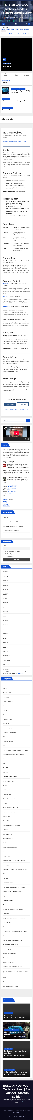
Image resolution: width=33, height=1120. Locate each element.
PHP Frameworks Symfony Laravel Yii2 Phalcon (15, 750)
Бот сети (5, 829)
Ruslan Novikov (19, 68)
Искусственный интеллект (18, 88)
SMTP (12, 29)
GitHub (24, 141)
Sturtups (5, 785)
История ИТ (6, 856)
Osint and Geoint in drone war (12, 110)
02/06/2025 (9, 1055)
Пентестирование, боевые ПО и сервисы (14, 887)
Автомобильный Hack (9, 798)
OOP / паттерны (7, 737)
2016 (4, 611)
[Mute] (25, 439)
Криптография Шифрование (10, 865)
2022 (4, 585)
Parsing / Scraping (8, 741)
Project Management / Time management (14, 754)
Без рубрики (6, 816)
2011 (4, 629)
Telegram (6, 143)
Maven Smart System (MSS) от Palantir (13, 521)
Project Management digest (12, 551)
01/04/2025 (9, 1074)
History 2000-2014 (19, 1116)
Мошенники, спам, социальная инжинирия (14, 869)
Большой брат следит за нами (11, 825)
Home (10, 1116)
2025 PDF (6, 506)
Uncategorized (7, 63)
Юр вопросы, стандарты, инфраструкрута (14, 981)
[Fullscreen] (28, 439)
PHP (4, 745)
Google (8, 29)
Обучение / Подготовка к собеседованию (14, 874)
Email (4, 545)
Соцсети (5, 935)
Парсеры (5, 878)
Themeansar (16, 1112)
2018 (4, 602)
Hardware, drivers (7, 719)
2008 (4, 642)
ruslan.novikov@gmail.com (10, 141)
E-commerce (6, 714)
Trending (26, 75)
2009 (4, 638)
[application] (16, 433)
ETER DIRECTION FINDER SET (11, 535)
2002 (4, 669)
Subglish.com (6, 306)
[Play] (5, 439)
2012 (4, 625)
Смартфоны (6, 913)
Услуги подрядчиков (8, 949)
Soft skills (5, 772)
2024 (4, 580)
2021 (4, 589)
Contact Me (23, 404)
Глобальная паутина (8, 843)
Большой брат (7, 820)
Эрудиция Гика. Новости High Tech (12, 966)
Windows (26, 29)
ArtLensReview (12, 488)
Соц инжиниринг (7, 922)
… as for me (6, 683)
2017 (4, 607)
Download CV (10, 404)
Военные (4, 31)
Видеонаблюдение (8, 838)
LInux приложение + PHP (9, 732)
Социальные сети (8, 927)
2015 (4, 616)
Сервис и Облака (8, 900)
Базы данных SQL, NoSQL (10, 812)
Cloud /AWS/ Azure (8, 701)
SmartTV (5, 767)
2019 (4, 598)
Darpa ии (7, 66)
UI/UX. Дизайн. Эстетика (10, 790)
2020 (4, 594)
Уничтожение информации (10, 944)
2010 (4, 633)
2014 (4, 620)
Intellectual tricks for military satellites (15, 101)
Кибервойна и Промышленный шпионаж (14, 860)
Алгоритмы (6, 803)
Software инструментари (10, 776)
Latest (6, 75)
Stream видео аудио (8, 781)
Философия (6, 957)
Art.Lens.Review (12, 485)
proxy (17, 29)
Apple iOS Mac (7, 692)
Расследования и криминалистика (12, 891)
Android (5, 688)
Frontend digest (9, 556)
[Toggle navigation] (15, 24)
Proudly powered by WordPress (11, 1110)
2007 (4, 647)
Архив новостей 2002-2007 (10, 807)
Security (5, 759)
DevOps (5, 710)
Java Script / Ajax (7, 728)
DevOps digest (9, 553)
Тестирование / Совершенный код (12, 940)
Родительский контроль (9, 896)
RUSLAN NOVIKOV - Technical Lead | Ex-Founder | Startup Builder (16, 9)
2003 (4, 664)
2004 (4, 660)
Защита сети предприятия (10, 847)
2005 (4, 655)
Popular (16, 75)
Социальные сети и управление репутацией (15, 931)
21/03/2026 (9, 1036)
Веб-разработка (7, 834)
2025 (4, 576)
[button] (26, 24)
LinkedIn (20, 141)
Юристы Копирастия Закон (10, 986)
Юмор (4, 977)
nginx (21, 29)
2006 (4, 651)
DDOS (3, 29)
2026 (4, 572)
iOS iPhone (6, 723)
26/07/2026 (7, 68)
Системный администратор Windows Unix (14, 909)
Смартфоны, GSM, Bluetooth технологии (14, 918)
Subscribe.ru (21, 673)
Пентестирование (8, 882)
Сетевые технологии (9, 904)
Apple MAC (6, 697)
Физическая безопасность (10, 953)
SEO (4, 763)
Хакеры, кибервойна (7, 107)
